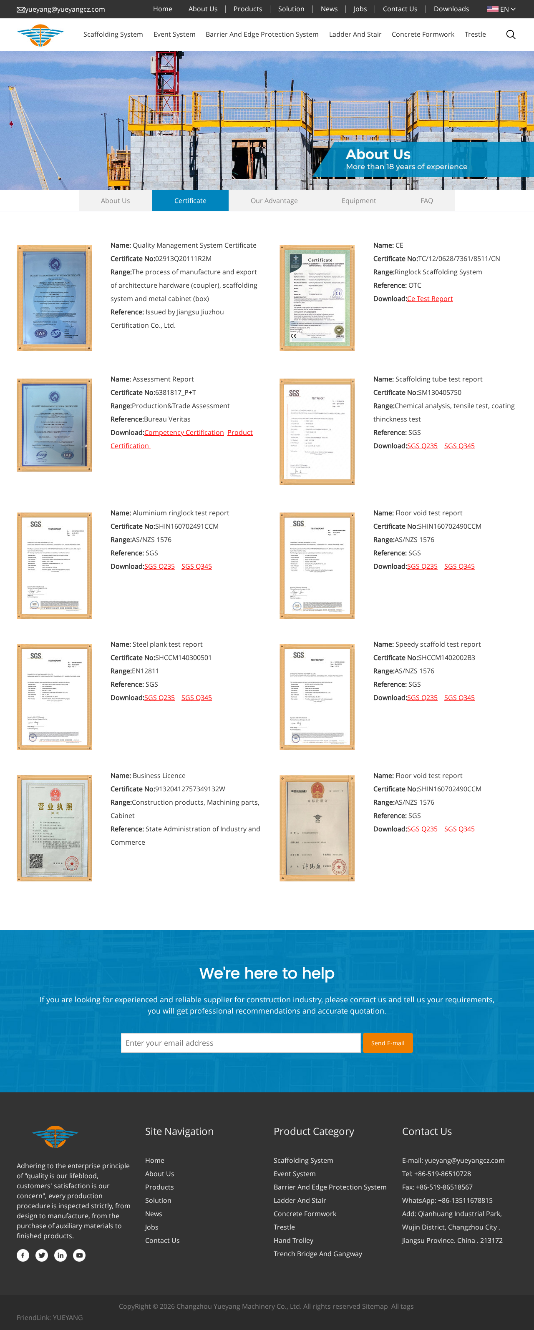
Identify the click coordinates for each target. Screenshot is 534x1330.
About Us (159, 1173)
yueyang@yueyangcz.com (65, 9)
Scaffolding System (303, 1160)
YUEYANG (68, 1317)
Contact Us (162, 1240)
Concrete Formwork (305, 1213)
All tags (402, 1306)
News (153, 1213)
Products (159, 1187)
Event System (295, 1173)
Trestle (284, 1227)
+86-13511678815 (465, 1200)
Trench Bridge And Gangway (318, 1253)
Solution (158, 1200)
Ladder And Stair (300, 1200)
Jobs (152, 1227)
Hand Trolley (293, 1240)
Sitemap (375, 1306)
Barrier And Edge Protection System (330, 1187)
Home (154, 1160)
